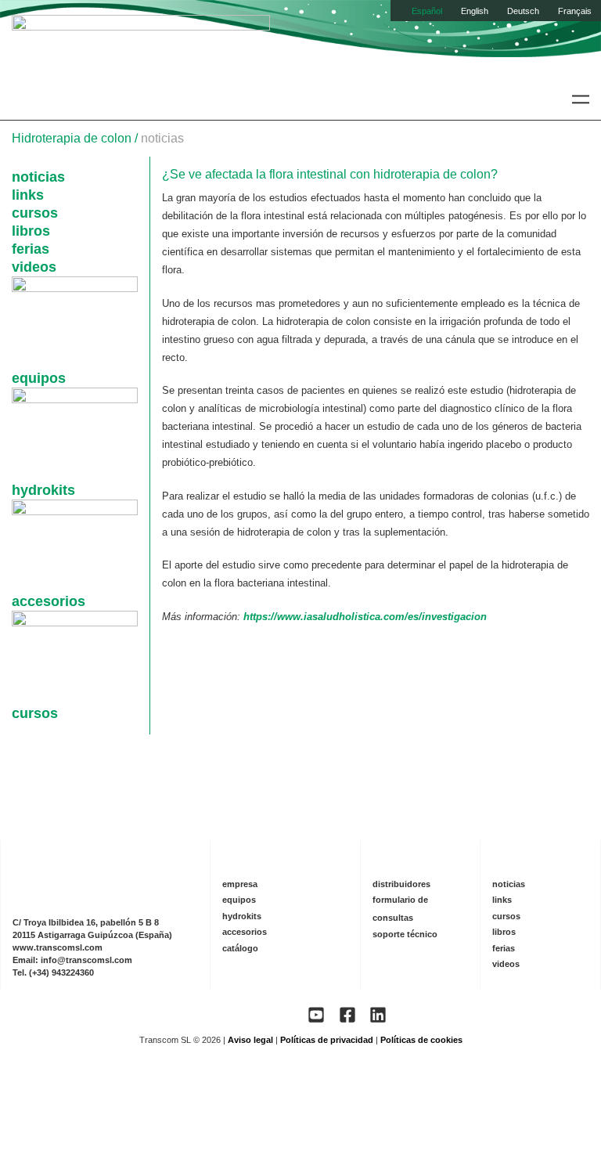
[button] (580, 99)
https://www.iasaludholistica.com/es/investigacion (365, 616)
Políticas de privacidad (326, 1040)
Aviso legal (250, 1040)
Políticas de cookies (421, 1040)
